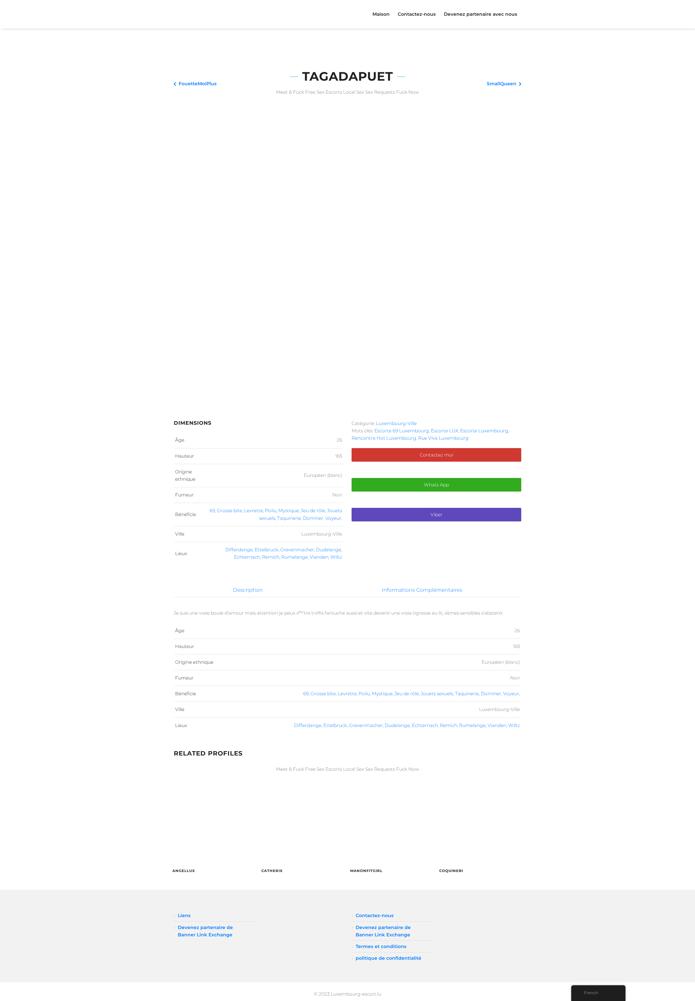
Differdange (239, 549)
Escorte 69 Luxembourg (401, 430)
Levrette (253, 510)
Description (248, 590)
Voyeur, (333, 518)
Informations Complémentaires (422, 590)
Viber (437, 514)
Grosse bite (229, 510)
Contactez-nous (417, 14)
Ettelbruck (266, 549)
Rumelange (294, 557)
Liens (184, 915)
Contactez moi (436, 455)
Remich (270, 557)
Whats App (436, 484)
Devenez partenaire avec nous (480, 14)
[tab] (248, 590)
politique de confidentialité (388, 958)
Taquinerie (289, 518)
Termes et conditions (381, 946)
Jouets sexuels (437, 693)
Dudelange (328, 549)
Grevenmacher (297, 549)
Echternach (247, 557)
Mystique (288, 510)
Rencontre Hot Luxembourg (384, 438)
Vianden (319, 557)
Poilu (270, 510)
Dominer (313, 518)
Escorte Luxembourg (484, 430)
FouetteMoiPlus (198, 83)
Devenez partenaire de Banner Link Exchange (205, 931)
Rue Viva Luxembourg (443, 438)
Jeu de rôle (313, 510)
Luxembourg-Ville (396, 423)
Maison (381, 14)
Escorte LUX (444, 430)
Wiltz (336, 557)
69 (212, 510)
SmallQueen (501, 83)
